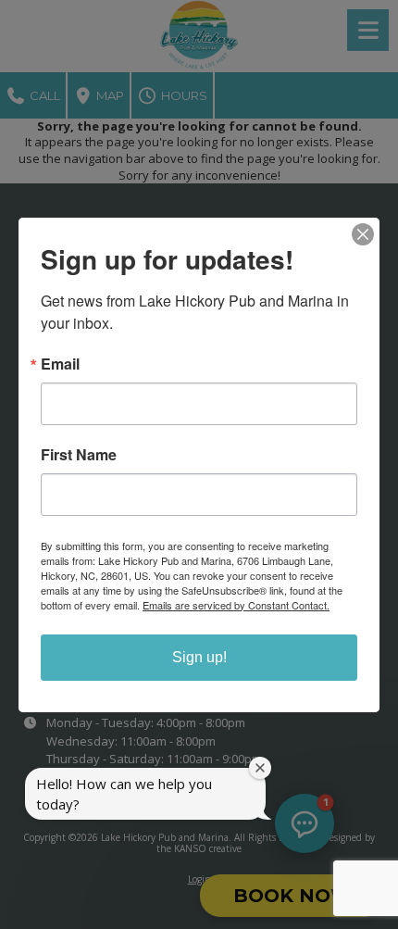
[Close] (363, 234)
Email (60, 364)
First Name (79, 454)
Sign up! (199, 657)
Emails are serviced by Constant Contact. (236, 604)
